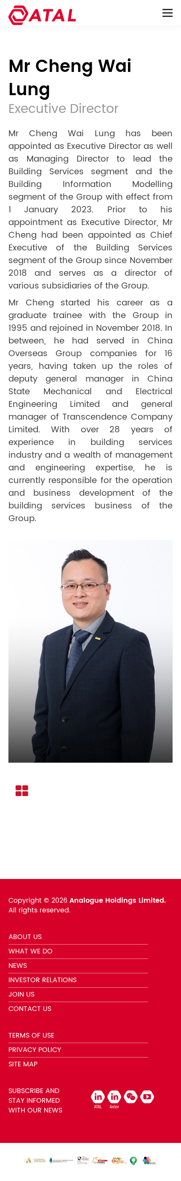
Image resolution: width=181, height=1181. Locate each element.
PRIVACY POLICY (34, 1049)
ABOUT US (25, 936)
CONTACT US (29, 1008)
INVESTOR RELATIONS (42, 980)
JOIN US (21, 994)
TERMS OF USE (31, 1035)
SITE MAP (22, 1064)
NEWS (17, 965)
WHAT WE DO (30, 951)
